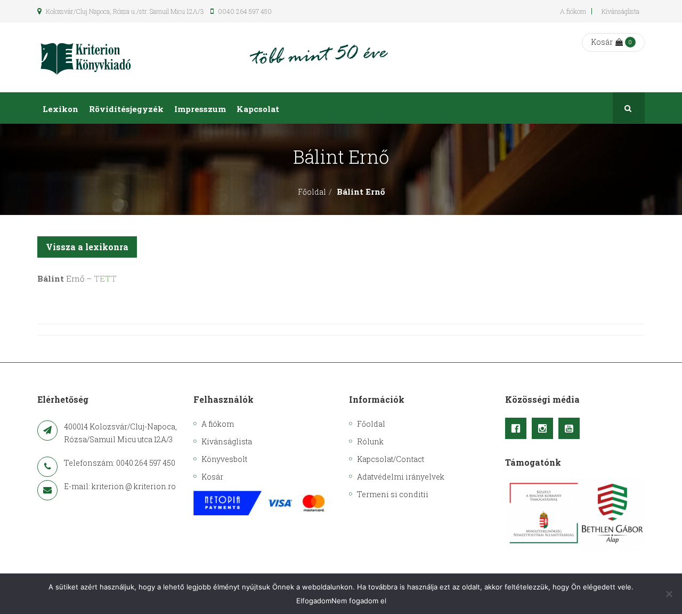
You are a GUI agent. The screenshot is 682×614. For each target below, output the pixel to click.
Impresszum (200, 108)
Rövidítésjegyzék (126, 108)
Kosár (602, 42)
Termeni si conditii (392, 494)
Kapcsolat (258, 108)
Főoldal (312, 192)
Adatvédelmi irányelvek (400, 477)
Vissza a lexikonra (87, 246)
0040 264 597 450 (244, 11)
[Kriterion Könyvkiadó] (85, 57)
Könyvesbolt (224, 459)
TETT (105, 278)
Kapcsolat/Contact (390, 459)
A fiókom (573, 11)
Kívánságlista (620, 11)
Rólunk (370, 441)
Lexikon (60, 108)
